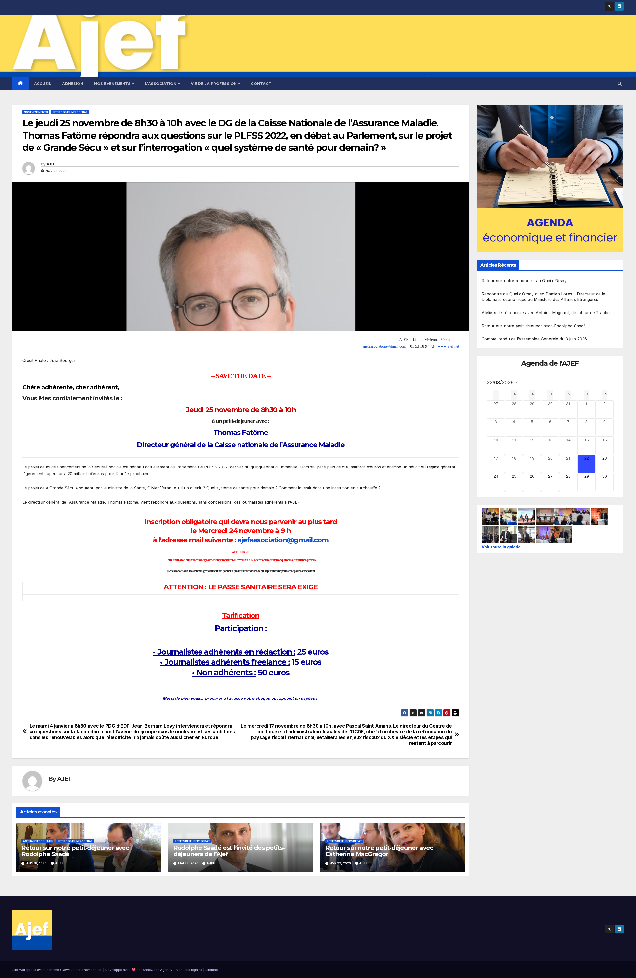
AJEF (51, 164)
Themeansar (91, 970)
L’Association (161, 83)
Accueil (42, 83)
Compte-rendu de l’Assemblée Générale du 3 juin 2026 (534, 338)
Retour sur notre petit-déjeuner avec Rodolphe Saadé (75, 851)
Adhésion (72, 83)
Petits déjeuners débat (70, 112)
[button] (620, 83)
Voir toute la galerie (501, 546)
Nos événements (113, 83)
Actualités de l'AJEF (38, 841)
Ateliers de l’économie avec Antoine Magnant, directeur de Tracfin (546, 312)
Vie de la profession (214, 83)
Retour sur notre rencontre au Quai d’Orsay (524, 280)
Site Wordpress (24, 970)
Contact (261, 83)
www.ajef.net (448, 346)
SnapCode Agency (157, 970)
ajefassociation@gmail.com (384, 346)
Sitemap (211, 970)
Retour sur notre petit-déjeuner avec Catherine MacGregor (379, 851)
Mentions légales (189, 970)
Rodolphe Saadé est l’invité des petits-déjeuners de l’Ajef (229, 851)
